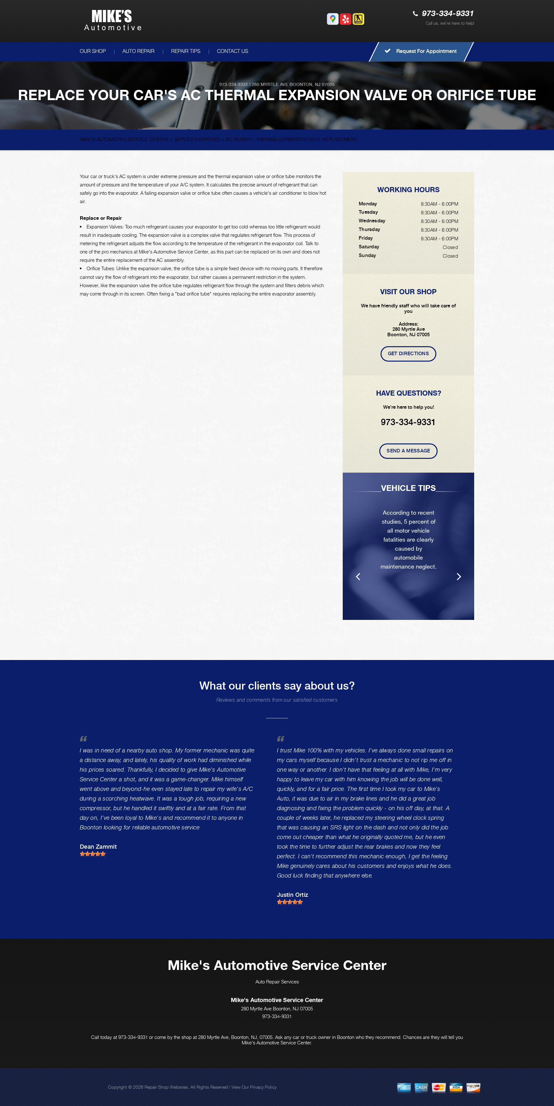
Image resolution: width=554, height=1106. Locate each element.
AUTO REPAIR (138, 51)
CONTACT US (232, 51)
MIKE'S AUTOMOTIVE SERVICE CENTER (124, 139)
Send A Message (408, 451)
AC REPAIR (238, 139)
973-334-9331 (448, 14)
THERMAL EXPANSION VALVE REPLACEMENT (306, 139)
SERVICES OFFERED (197, 139)
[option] (408, 546)
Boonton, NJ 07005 (312, 84)
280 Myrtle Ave (270, 84)
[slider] (92, 853)
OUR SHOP (93, 51)
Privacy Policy (263, 1087)
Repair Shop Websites (166, 1087)
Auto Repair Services (277, 981)
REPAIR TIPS (185, 51)
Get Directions (408, 353)
